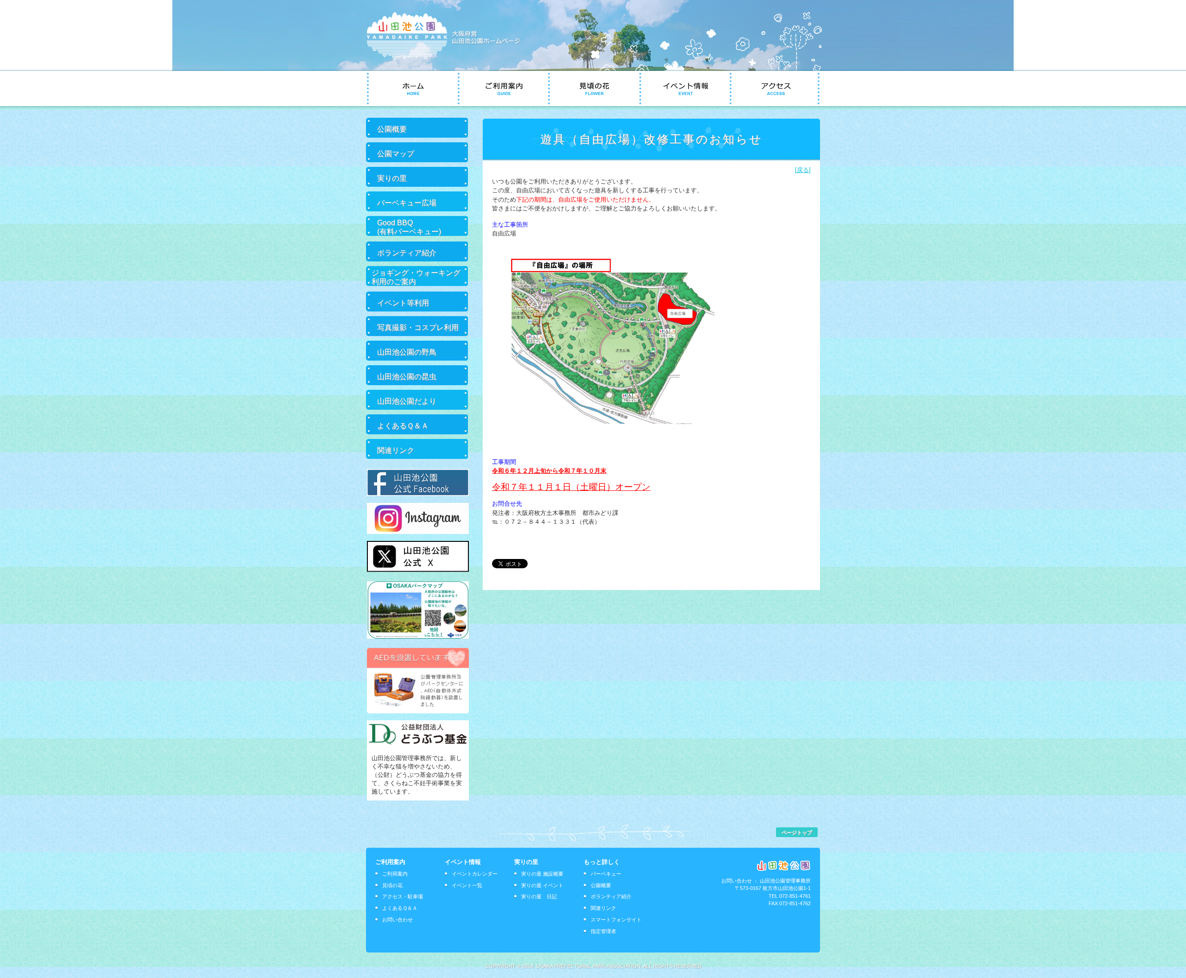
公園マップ (395, 153)
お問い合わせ (397, 919)
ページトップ (797, 832)
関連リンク (395, 450)
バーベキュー (606, 873)
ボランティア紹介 (406, 252)
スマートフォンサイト (616, 919)
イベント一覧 (467, 885)
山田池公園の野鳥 (406, 352)
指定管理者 (603, 931)
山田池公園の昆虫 (406, 376)
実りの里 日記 (539, 896)
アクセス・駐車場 (402, 896)
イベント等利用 (403, 302)
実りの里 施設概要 (542, 873)
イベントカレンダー (475, 873)
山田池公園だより (406, 401)
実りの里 (392, 178)
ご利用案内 (395, 873)
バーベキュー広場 (406, 202)
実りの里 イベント (542, 885)
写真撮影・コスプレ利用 (418, 327)
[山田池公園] (450, 58)
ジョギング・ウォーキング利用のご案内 (416, 277)
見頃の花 (392, 885)
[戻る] (803, 169)
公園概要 (392, 129)
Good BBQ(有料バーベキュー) (409, 226)
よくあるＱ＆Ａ (403, 425)
